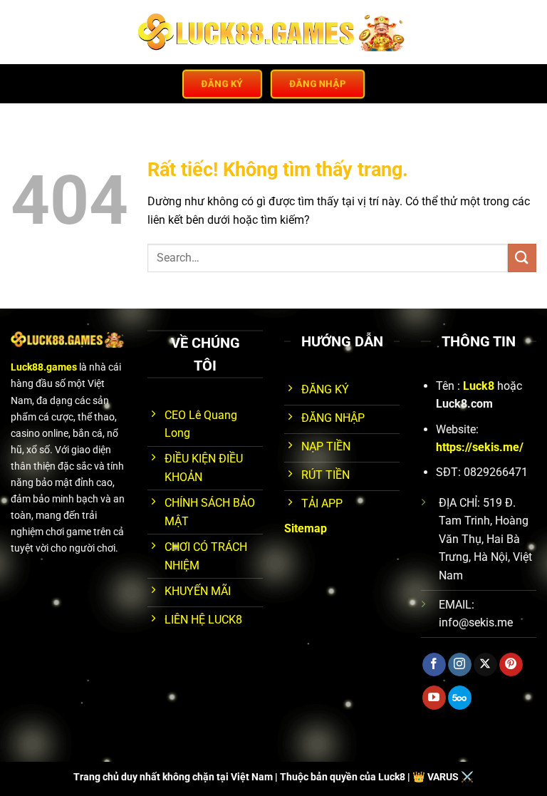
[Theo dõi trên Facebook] (434, 665)
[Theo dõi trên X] (485, 665)
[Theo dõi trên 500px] (460, 698)
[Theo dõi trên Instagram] (460, 665)
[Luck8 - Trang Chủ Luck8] (273, 32)
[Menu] (19, 31)
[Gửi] (522, 258)
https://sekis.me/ (479, 447)
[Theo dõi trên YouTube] (434, 698)
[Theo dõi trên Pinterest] (511, 665)
